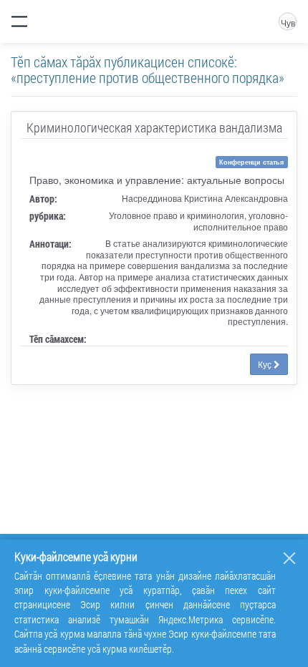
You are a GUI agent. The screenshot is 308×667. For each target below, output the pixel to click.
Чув (288, 22)
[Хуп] (289, 558)
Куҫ (266, 364)
